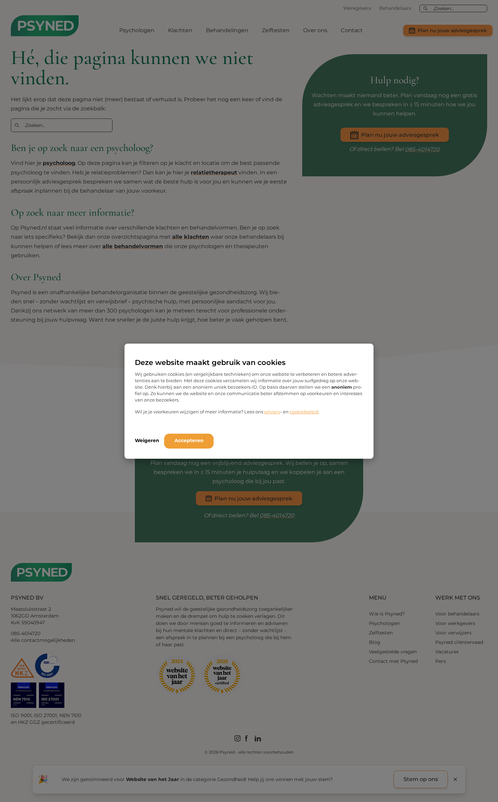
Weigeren (147, 440)
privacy (272, 411)
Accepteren (189, 440)
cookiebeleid (304, 411)
